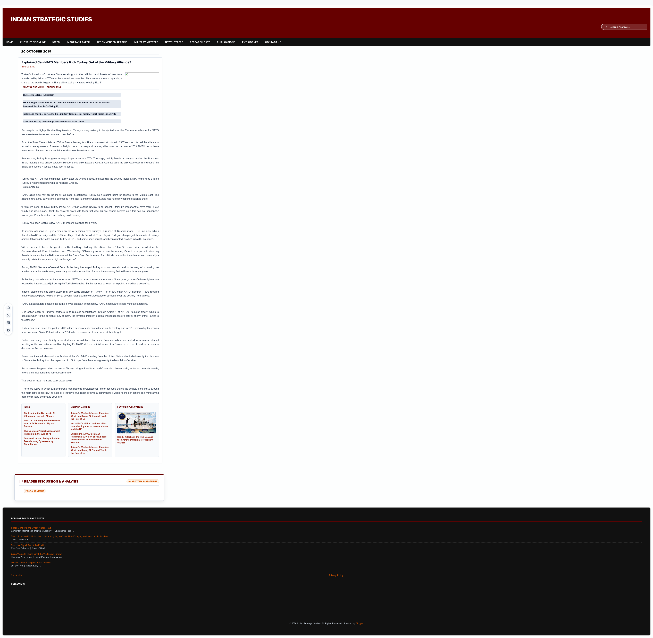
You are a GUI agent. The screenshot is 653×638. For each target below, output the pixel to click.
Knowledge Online (33, 42)
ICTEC (56, 42)
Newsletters (174, 42)
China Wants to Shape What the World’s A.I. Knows (36, 554)
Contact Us (273, 42)
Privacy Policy (336, 575)
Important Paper (78, 42)
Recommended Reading (112, 42)
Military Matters (146, 42)
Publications (226, 42)
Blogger (359, 623)
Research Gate (200, 42)
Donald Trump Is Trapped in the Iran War (31, 563)
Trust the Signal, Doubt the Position (28, 545)
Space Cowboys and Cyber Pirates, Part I (31, 528)
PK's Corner (250, 42)
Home (9, 42)
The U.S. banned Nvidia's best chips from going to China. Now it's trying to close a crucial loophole (59, 536)
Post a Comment (35, 491)
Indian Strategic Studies (51, 19)
